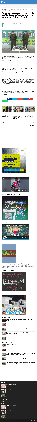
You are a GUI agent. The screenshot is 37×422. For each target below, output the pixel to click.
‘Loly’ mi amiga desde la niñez (11, 344)
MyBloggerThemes (15, 420)
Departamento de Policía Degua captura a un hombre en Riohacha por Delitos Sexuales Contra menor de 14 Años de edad (7, 115)
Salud (6, 401)
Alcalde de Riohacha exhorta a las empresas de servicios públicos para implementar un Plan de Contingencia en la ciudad (29, 115)
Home (3, 9)
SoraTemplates (6, 420)
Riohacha (5, 9)
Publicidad (2, 401)
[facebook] (31, 420)
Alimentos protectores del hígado (11, 384)
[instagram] (34, 420)
